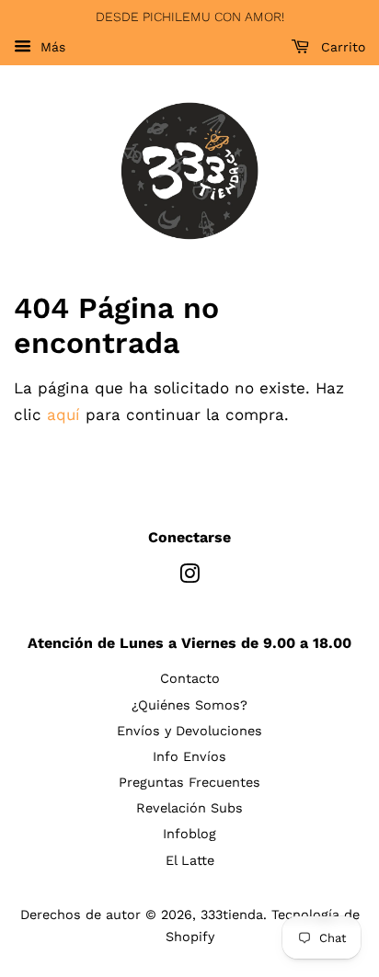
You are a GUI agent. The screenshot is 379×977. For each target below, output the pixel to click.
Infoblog (189, 834)
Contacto (190, 679)
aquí (63, 414)
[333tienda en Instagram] (189, 577)
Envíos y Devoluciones (189, 731)
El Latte (190, 861)
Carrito (340, 47)
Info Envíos (189, 757)
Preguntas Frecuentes (189, 782)
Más (50, 47)
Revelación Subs (189, 808)
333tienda (232, 915)
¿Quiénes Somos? (189, 705)
